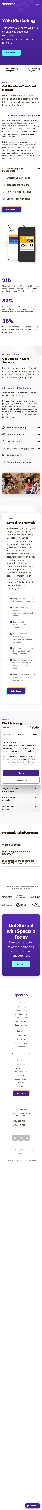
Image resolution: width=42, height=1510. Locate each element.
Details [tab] (21, 734)
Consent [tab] (7, 734)
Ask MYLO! (34, 1506)
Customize (20, 780)
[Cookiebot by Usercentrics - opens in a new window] (29, 727)
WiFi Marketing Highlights (12, 70)
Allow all (21, 773)
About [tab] (34, 734)
